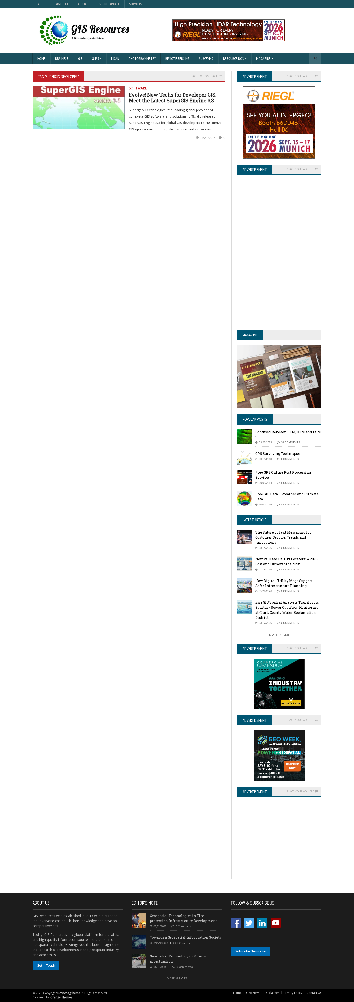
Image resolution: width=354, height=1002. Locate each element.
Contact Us (314, 993)
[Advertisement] (277, 845)
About (41, 4)
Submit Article (109, 4)
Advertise (62, 4)
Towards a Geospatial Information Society (186, 937)
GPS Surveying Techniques (278, 453)
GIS (80, 58)
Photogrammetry (142, 58)
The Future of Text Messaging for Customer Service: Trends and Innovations (283, 537)
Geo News (253, 993)
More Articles (279, 634)
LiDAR (115, 58)
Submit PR (135, 4)
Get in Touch (46, 965)
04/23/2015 (208, 138)
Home (41, 58)
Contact (84, 4)
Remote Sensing (177, 58)
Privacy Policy (293, 993)
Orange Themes (61, 997)
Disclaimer (272, 993)
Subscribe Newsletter (251, 951)
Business (61, 58)
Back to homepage (204, 76)
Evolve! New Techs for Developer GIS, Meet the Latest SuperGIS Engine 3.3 (172, 97)
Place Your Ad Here (300, 76)
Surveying (206, 58)
